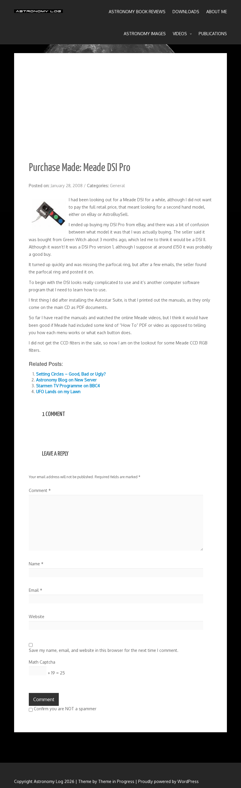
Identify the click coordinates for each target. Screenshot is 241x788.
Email (35, 590)
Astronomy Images (145, 33)
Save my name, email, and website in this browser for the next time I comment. (103, 650)
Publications (213, 33)
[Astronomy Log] (38, 13)
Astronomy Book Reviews (137, 11)
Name (36, 563)
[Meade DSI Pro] (49, 216)
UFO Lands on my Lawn (58, 391)
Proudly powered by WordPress (168, 781)
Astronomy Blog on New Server (66, 379)
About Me (216, 11)
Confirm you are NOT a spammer (64, 708)
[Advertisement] (120, 112)
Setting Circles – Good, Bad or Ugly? (71, 373)
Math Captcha (42, 662)
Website (36, 616)
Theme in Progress (116, 781)
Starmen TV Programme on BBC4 (68, 385)
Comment (40, 490)
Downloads (186, 11)
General (117, 185)
